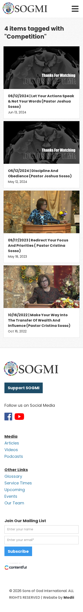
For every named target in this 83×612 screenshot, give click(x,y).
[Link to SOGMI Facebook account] (8, 416)
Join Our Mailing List (25, 520)
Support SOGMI (23, 388)
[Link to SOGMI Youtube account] (19, 416)
